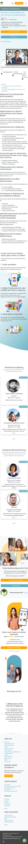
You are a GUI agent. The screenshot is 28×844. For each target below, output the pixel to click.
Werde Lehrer (14, 37)
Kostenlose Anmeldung (14, 31)
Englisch (6, 802)
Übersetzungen (8, 756)
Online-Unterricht (9, 748)
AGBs (5, 760)
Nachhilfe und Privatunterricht (12, 786)
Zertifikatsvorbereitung (10, 791)
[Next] (26, 714)
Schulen (6, 755)
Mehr (14, 439)
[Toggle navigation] (26, 3)
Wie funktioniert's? (6, 41)
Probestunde (7, 750)
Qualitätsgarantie (9, 745)
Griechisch (7, 805)
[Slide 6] (20, 733)
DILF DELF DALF (8, 820)
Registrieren (8, 776)
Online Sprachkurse (9, 788)
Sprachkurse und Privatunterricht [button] (10, 8)
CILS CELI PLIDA (8, 815)
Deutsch (6, 800)
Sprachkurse (7, 789)
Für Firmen (7, 784)
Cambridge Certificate (10, 817)
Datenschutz (7, 758)
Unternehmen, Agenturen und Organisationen (12, 752)
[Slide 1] (7, 733)
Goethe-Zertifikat (9, 822)
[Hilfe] (13, 3)
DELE (5, 818)
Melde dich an (19, 3)
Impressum (7, 761)
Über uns (6, 742)
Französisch (7, 804)
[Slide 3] (13, 733)
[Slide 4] (15, 733)
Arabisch (6, 799)
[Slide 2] (10, 733)
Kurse (5, 747)
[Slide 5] (18, 733)
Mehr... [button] (14, 433)
